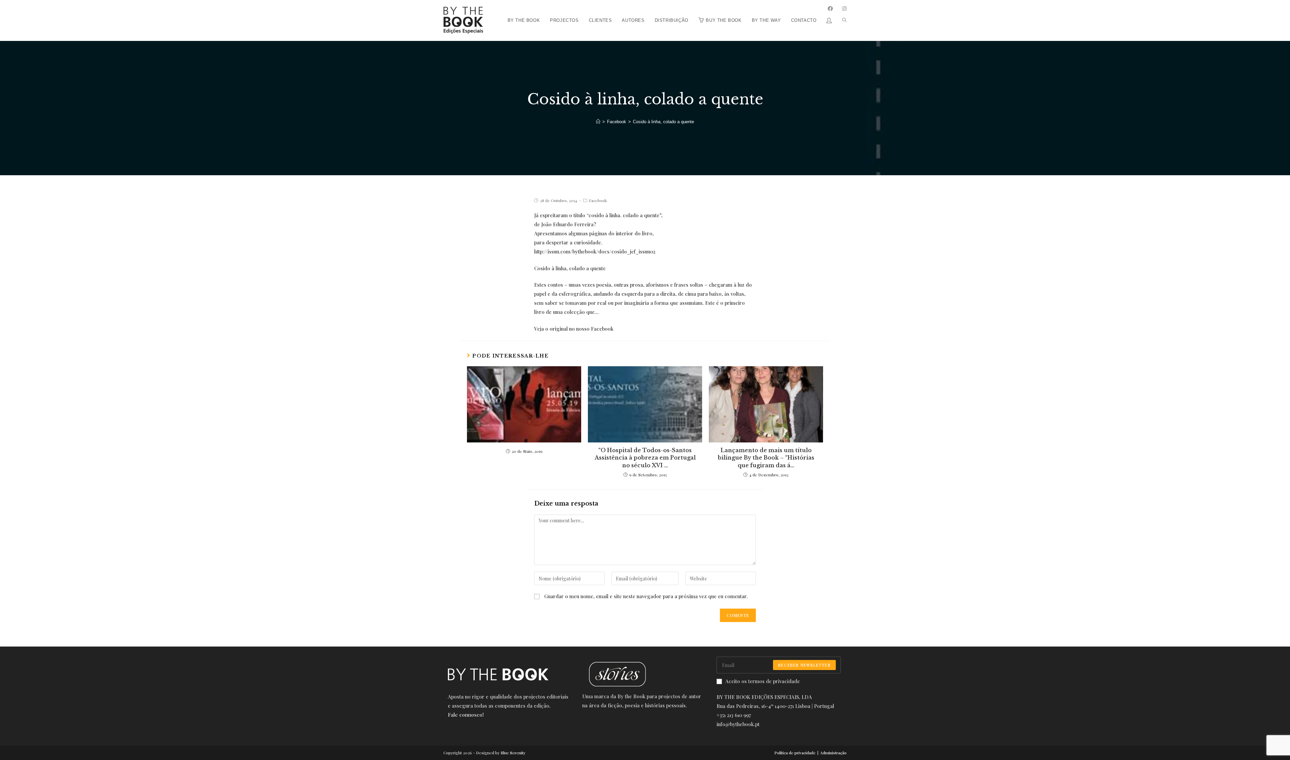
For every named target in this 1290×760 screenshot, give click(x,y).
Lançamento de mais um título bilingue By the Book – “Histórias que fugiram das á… (766, 458)
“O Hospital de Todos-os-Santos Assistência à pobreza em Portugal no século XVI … (645, 458)
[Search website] (842, 2)
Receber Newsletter (804, 665)
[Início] (598, 121)
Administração (833, 752)
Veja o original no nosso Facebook (573, 328)
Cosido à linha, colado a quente (570, 268)
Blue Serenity (513, 752)
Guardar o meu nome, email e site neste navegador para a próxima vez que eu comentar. (646, 596)
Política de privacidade (795, 752)
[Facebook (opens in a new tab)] (830, 8)
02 (594, 251)
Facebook (598, 200)
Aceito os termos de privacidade (762, 681)
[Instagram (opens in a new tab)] (844, 8)
